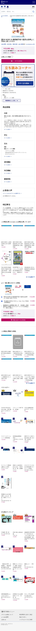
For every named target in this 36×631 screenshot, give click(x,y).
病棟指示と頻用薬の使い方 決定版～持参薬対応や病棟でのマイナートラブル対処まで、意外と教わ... (16, 307)
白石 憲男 (3, 44)
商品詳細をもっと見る (10, 100)
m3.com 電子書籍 (4, 16)
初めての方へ (22, 617)
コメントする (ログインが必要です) (11, 193)
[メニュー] (34, 2)
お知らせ (3, 619)
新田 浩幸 (15, 44)
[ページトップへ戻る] (33, 628)
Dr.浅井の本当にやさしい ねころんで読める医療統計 (16, 301)
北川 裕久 (9, 44)
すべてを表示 (29, 277)
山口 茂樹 (20, 44)
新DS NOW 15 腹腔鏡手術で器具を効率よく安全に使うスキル (15, 297)
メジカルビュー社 (30, 44)
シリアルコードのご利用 (25, 619)
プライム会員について (7, 614)
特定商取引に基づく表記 (25, 614)
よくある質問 (4, 617)
